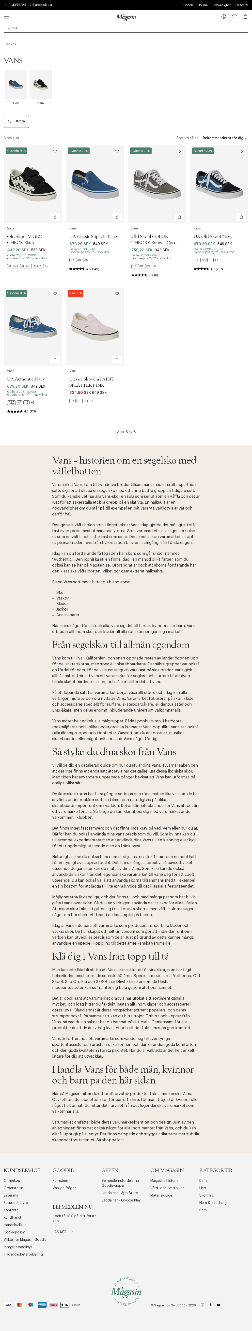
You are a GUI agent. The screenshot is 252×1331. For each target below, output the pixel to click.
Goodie (188, 5)
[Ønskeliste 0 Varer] (234, 16)
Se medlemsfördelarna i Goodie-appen (121, 1183)
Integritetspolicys (18, 1247)
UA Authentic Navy (26, 379)
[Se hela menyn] (6, 16)
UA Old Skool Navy (213, 236)
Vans (10, 228)
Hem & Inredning (213, 1203)
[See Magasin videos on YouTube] (218, 1306)
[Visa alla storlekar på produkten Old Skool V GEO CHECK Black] (27, 266)
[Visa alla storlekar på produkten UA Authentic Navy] (20, 402)
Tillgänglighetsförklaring (23, 1254)
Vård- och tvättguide (167, 1188)
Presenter (242, 5)
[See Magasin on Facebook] (210, 1306)
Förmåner (60, 1181)
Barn (203, 1210)
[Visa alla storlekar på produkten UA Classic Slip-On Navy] (81, 260)
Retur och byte (16, 1203)
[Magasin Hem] (126, 17)
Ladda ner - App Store (120, 1193)
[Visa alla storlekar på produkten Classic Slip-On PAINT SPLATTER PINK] (81, 401)
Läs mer (60, 1232)
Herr (202, 1188)
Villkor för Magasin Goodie (25, 1240)
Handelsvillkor (15, 1225)
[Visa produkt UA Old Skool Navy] (219, 184)
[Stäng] (203, 690)
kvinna (175, 834)
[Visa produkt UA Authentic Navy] (33, 326)
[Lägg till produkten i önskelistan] (55, 151)
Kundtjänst (12, 1217)
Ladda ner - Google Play (121, 1200)
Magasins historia (164, 1181)
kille (155, 869)
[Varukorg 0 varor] (245, 16)
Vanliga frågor (64, 1188)
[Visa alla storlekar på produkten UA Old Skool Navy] (206, 260)
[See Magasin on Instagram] (202, 1306)
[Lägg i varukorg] (55, 217)
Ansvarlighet (222, 5)
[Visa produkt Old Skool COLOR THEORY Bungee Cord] (157, 184)
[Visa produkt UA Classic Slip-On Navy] (95, 184)
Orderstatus (14, 1188)
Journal (203, 5)
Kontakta (11, 1210)
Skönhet (206, 1195)
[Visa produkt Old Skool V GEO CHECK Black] (33, 184)
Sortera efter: (187, 138)
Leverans (11, 1195)
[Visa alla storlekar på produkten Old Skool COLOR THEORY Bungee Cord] (143, 266)
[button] (224, 17)
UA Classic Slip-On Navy (93, 236)
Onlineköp (12, 1181)
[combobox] (126, 28)
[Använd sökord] (10, 28)
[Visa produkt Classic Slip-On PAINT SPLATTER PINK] (95, 326)
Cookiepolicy (14, 1232)
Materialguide (161, 1195)
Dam (203, 1181)
